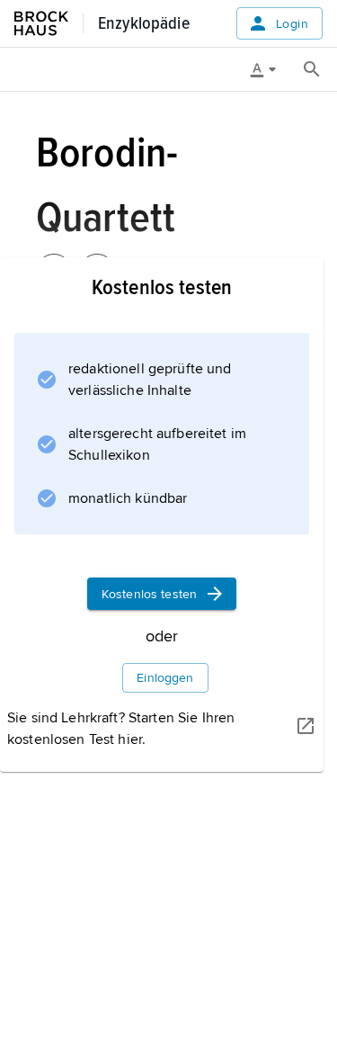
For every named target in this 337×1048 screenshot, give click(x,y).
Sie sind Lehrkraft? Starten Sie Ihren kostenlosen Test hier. (121, 728)
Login (292, 23)
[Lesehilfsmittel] (269, 69)
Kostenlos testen (149, 594)
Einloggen (165, 677)
